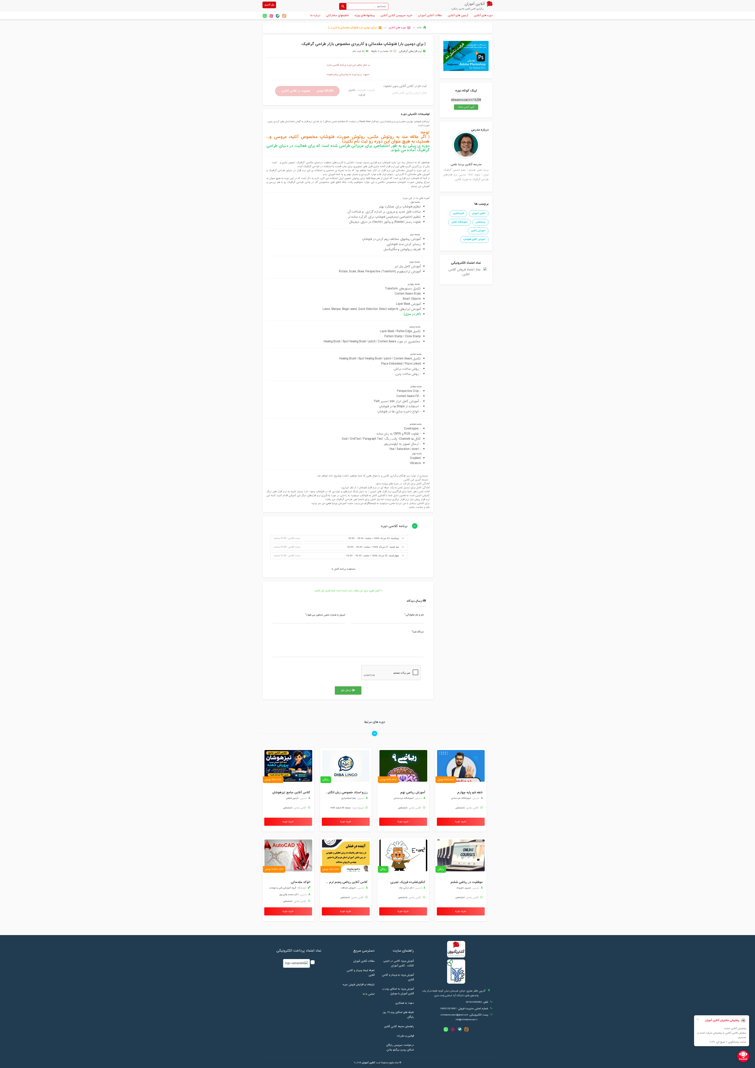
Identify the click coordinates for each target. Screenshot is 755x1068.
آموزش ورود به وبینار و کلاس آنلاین (398, 977)
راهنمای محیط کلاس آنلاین (399, 1026)
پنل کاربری (269, 5)
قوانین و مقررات (405, 1036)
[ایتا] (284, 16)
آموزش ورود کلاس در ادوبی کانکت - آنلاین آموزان (398, 963)
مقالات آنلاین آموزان (430, 15)
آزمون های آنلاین (458, 15)
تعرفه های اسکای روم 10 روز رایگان (398, 1014)
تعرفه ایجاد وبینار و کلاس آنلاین (361, 972)
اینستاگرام (370, 503)
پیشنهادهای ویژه (365, 15)
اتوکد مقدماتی (300, 882)
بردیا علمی (331, 503)
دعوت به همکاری (404, 1003)
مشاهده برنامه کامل (344, 569)
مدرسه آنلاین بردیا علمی (466, 164)
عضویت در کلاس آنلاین (307, 91)
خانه (422, 27)
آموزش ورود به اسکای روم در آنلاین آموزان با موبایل (398, 991)
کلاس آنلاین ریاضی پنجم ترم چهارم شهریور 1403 (345, 882)
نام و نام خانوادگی (415, 615)
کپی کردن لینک (464, 107)
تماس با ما (369, 994)
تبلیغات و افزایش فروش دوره (359, 984)
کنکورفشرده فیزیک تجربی (407, 882)
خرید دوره (460, 821)
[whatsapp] (264, 16)
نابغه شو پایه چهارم (470, 792)
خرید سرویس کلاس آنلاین (396, 15)
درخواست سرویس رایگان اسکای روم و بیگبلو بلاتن (400, 1047)
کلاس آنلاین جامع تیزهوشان (291, 792)
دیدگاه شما (418, 632)
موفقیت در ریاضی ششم (467, 882)
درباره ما (315, 15)
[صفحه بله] (277, 16)
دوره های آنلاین (483, 15)
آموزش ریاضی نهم (412, 792)
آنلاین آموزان (368, 1063)
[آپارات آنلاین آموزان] (271, 16)
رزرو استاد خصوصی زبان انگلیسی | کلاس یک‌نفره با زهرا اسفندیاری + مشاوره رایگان (345, 792)
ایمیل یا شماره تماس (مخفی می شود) (325, 615)
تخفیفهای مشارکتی (337, 15)
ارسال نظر (348, 690)
